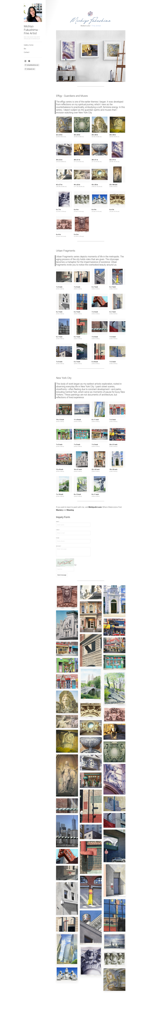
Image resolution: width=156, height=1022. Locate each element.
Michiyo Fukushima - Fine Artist (31, 30)
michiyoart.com (31, 69)
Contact (26, 52)
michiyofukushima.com (33, 65)
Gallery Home (28, 45)
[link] (33, 13)
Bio (25, 49)
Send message (61, 575)
